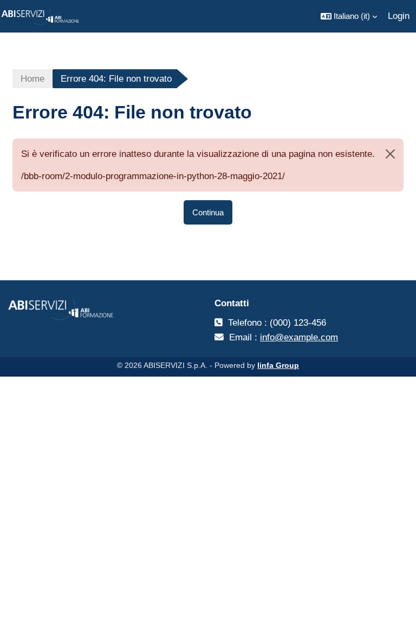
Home (32, 79)
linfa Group (278, 365)
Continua (208, 212)
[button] (349, 16)
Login (399, 16)
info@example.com (299, 337)
